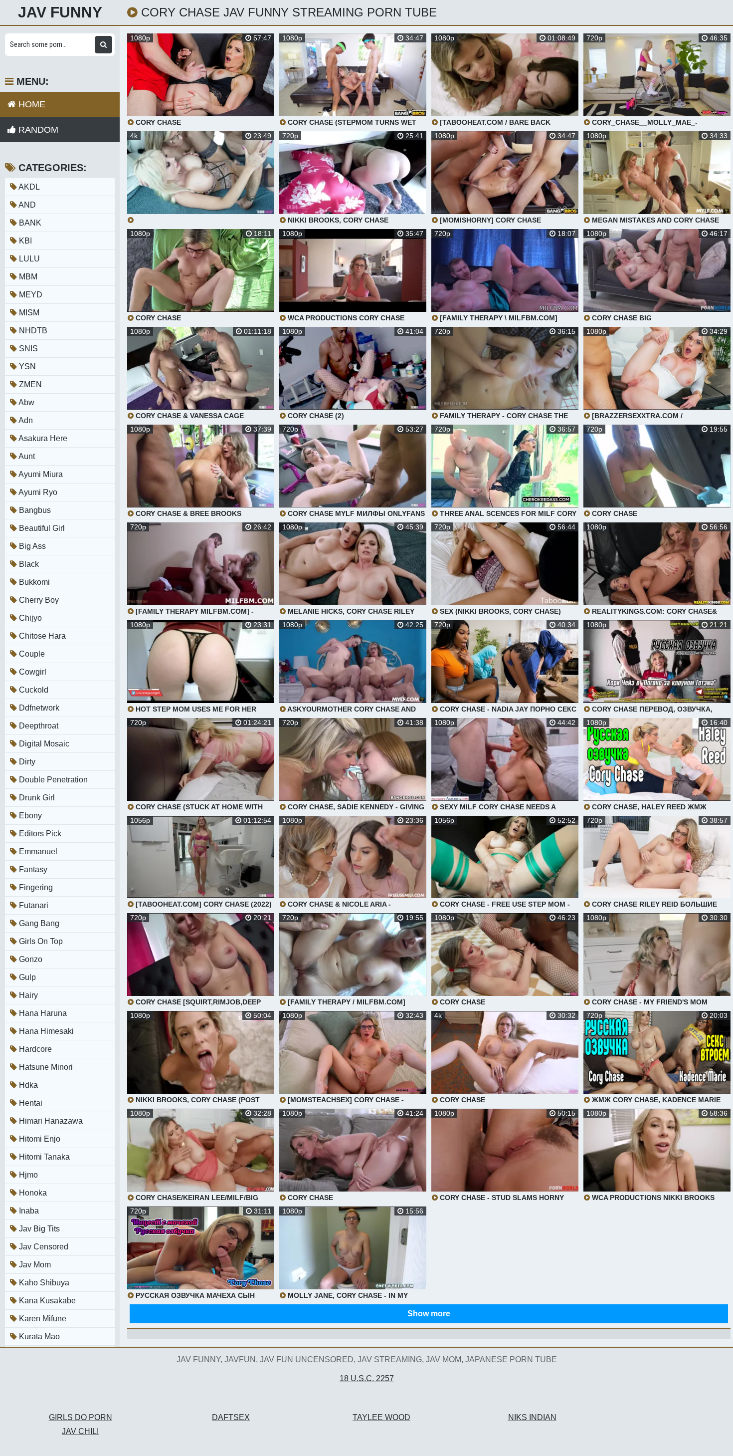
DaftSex (231, 1417)
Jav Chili (80, 1431)
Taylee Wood (381, 1417)
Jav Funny (60, 12)
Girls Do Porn (80, 1417)
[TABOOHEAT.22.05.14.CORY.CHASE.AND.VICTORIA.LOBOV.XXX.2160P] (200, 177)
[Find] (103, 44)
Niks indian (532, 1417)
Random (37, 130)
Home (30, 104)
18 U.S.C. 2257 (367, 1378)
